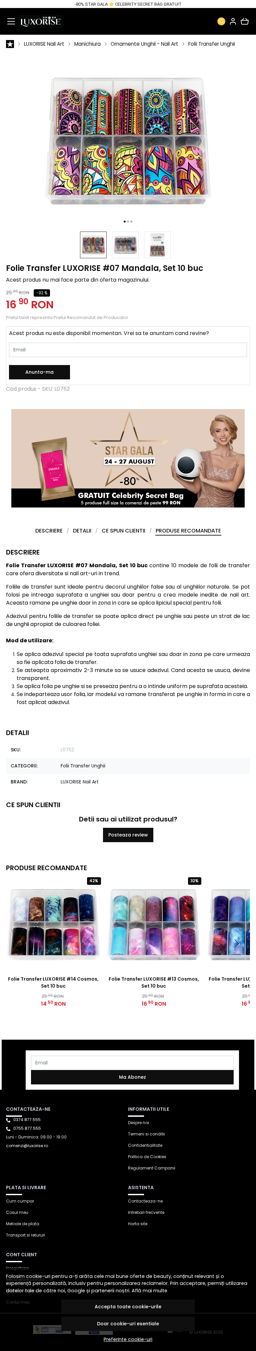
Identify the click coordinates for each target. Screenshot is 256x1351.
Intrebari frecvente (146, 1212)
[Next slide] (237, 944)
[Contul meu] (233, 21)
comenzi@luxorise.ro (27, 1145)
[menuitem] (93, 245)
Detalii (82, 531)
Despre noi (138, 1122)
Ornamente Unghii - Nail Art (144, 43)
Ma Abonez (132, 1077)
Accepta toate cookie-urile (128, 1306)
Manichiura (87, 43)
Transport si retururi (25, 1235)
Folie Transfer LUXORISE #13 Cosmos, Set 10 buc (154, 982)
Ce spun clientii (123, 531)
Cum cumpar (20, 1201)
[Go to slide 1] (125, 222)
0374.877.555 (27, 1119)
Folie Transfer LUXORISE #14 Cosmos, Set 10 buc (53, 982)
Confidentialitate (145, 1145)
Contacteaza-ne (145, 1201)
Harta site (137, 1224)
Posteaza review (128, 834)
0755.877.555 (27, 1128)
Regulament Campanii (151, 1168)
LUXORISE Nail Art (44, 43)
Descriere (49, 531)
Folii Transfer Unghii (211, 43)
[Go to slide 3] (131, 222)
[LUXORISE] (40, 21)
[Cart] (245, 21)
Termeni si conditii (146, 1134)
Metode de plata (22, 1224)
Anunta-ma (39, 372)
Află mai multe (149, 1290)
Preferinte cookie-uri (128, 1339)
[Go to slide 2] (128, 222)
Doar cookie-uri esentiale (128, 1323)
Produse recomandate (188, 531)
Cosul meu (17, 1212)
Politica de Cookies (147, 1156)
